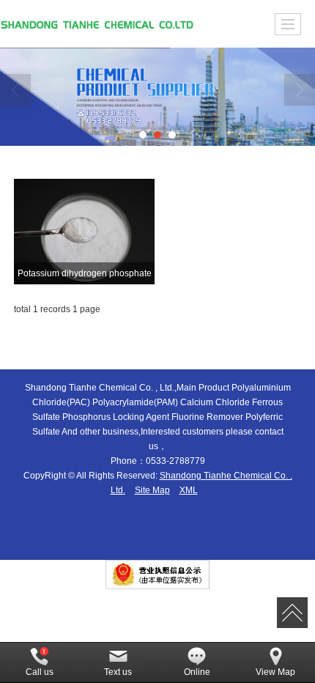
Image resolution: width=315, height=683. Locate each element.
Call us (39, 672)
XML (188, 490)
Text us (118, 672)
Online (197, 672)
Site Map (152, 490)
